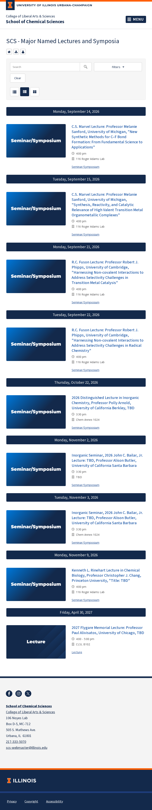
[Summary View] (24, 91)
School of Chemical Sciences (35, 22)
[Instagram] (18, 693)
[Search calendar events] (86, 66)
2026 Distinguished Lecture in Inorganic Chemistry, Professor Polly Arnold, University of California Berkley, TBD (105, 403)
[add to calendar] (16, 51)
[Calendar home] (9, 51)
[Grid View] (34, 91)
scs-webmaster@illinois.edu (26, 747)
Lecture (77, 652)
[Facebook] (9, 693)
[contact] (23, 51)
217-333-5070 (16, 741)
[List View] (14, 91)
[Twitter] (28, 693)
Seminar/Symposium (85, 167)
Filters (116, 67)
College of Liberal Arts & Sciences (30, 16)
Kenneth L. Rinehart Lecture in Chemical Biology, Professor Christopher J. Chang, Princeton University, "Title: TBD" (106, 575)
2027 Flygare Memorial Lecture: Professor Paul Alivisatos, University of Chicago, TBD (108, 630)
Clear (17, 78)
